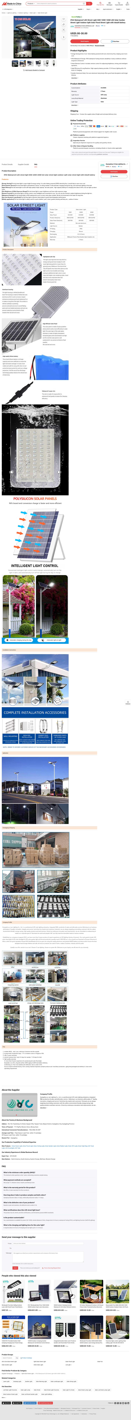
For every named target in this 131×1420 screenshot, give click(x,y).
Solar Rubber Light (62, 1146)
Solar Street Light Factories (51, 1390)
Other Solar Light (38, 1365)
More (3, 1397)
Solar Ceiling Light (39, 1146)
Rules (128, 9)
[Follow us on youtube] (123, 1403)
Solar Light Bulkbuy (46, 1394)
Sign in (127, 5)
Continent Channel (86, 1408)
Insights (103, 1408)
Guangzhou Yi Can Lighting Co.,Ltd (84, 25)
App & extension (107, 9)
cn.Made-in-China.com (82, 1410)
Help (97, 9)
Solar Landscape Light (57, 1381)
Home (3, 13)
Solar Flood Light (28, 1146)
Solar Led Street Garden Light (29, 1394)
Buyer (88, 9)
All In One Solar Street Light (9, 1361)
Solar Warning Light (41, 1381)
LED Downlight (9, 1148)
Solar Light (33, 13)
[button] (84, 3)
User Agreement (75, 1414)
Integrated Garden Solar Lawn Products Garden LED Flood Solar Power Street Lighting (65, 1342)
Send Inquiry (85, 41)
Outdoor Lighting (23, 13)
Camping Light (17, 1381)
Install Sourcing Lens (46, 1403)
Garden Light (28, 1381)
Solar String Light (71, 1381)
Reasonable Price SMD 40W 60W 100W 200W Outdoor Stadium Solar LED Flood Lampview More (117, 1307)
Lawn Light (6, 1381)
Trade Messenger (30, 1403)
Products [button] (30, 4)
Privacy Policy (92, 1414)
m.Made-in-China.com (69, 1410)
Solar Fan (100, 1361)
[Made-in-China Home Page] (11, 4)
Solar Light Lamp (25, 1390)
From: (10, 1243)
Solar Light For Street (68, 1390)
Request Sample (99, 45)
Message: (9, 1253)
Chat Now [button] (116, 41)
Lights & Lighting (11, 13)
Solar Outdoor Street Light (10, 1394)
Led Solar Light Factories (10, 1390)
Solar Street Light (42, 13)
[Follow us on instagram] (120, 1403)
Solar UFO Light (72, 1146)
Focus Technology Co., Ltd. (53, 1414)
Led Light (68, 1365)
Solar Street (37, 1390)
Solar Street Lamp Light (84, 1390)
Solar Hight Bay (82, 1146)
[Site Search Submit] (89, 3)
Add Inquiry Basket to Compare (35, 70)
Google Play (17, 1403)
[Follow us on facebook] (115, 1403)
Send (15, 1268)
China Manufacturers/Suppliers (51, 1408)
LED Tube (17, 1148)
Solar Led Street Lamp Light (102, 1390)
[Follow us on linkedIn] (128, 1403)
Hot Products (29, 1408)
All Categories (8, 9)
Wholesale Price (76, 1408)
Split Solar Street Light (40, 1361)
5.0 (108, 166)
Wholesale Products (65, 1408)
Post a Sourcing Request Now (51, 1268)
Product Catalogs (27, 1358)
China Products (38, 1408)
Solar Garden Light (50, 1146)
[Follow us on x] (118, 1403)
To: (11, 1248)
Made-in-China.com (58, 1410)
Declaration (84, 1414)
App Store (6, 1403)
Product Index (96, 1408)
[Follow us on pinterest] (126, 1403)
